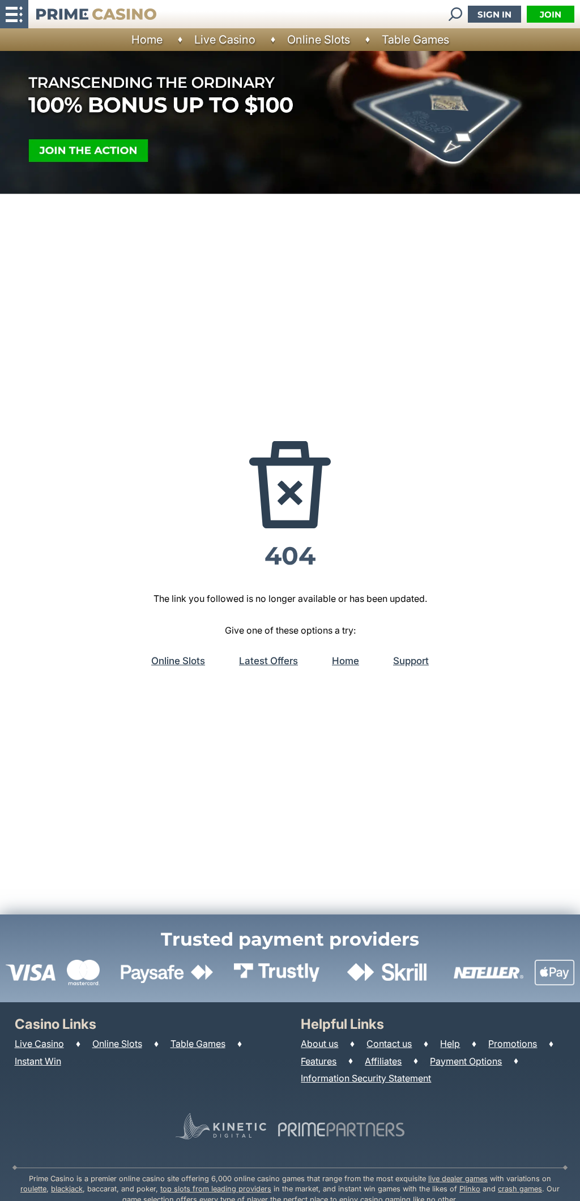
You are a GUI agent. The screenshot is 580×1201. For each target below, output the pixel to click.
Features (318, 1061)
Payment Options (466, 1061)
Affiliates (383, 1061)
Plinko (469, 1189)
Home (147, 39)
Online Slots (318, 39)
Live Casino (224, 39)
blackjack (67, 1189)
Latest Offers (268, 660)
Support (411, 660)
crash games (520, 1189)
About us (319, 1043)
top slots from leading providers (215, 1189)
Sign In (494, 14)
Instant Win (38, 1061)
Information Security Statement (366, 1078)
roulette (33, 1189)
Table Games (415, 39)
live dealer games (458, 1178)
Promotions (512, 1043)
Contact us (389, 1043)
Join (550, 14)
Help (450, 1043)
